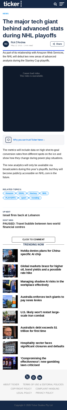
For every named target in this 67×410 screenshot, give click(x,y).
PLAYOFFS (11, 198)
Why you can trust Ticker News (29, 140)
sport (23, 198)
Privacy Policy (45, 393)
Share (59, 44)
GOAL (21, 193)
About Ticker (11, 384)
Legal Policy (24, 393)
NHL (44, 193)
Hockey (33, 193)
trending (35, 198)
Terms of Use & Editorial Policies (43, 384)
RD (5, 44)
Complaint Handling (47, 389)
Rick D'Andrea (18, 42)
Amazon (9, 193)
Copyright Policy (21, 389)
